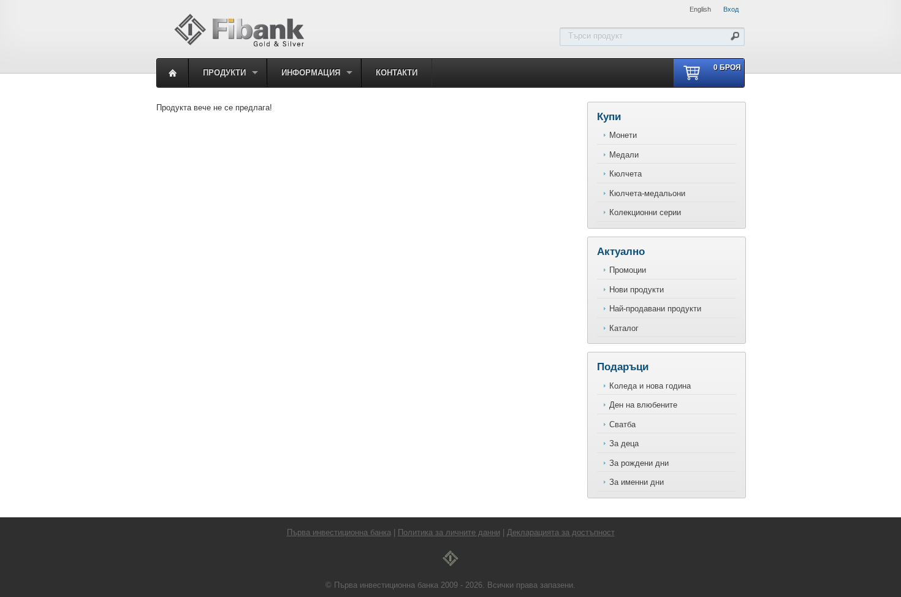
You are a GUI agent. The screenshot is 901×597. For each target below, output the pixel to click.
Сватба (622, 424)
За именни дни (636, 482)
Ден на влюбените (643, 404)
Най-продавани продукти (655, 308)
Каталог (624, 328)
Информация (310, 72)
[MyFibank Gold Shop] (239, 45)
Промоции (627, 270)
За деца (624, 443)
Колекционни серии (645, 212)
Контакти (396, 72)
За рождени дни (639, 463)
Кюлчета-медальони (647, 193)
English (700, 9)
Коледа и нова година (650, 385)
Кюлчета (625, 173)
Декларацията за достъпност (561, 532)
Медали (624, 154)
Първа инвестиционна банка (339, 532)
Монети (623, 135)
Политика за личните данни (449, 532)
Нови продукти (636, 289)
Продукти (224, 72)
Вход (731, 9)
